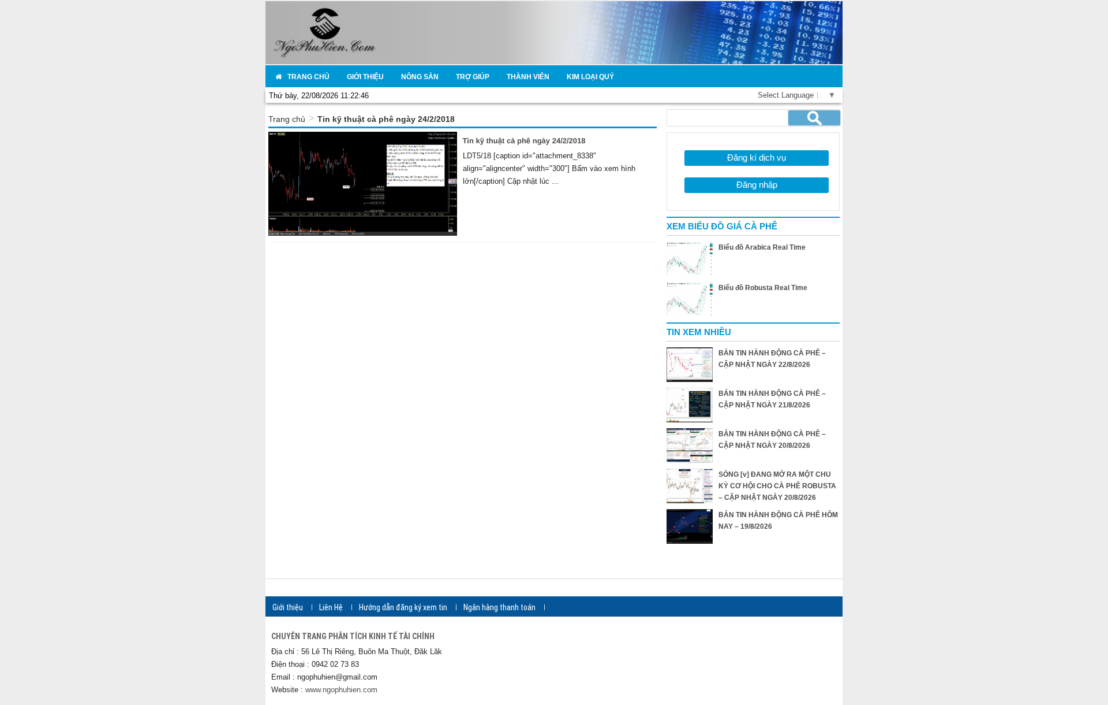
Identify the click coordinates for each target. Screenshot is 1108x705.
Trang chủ (286, 119)
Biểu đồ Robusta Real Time (762, 288)
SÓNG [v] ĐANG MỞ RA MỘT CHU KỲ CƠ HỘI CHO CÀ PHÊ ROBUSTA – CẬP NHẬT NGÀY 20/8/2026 (777, 486)
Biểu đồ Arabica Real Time (762, 247)
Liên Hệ (331, 607)
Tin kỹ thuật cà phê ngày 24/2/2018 (524, 140)
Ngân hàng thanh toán (499, 607)
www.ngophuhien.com (341, 689)
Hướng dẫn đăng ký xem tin (403, 607)
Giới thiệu (287, 607)
